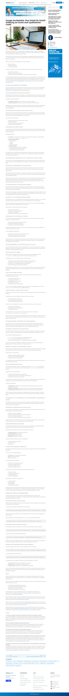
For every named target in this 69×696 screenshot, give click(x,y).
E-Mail (14, 661)
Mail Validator (16, 663)
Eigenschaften (32, 2)
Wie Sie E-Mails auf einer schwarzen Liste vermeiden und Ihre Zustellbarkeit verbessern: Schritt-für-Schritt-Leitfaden (54, 31)
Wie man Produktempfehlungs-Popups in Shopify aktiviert (54, 11)
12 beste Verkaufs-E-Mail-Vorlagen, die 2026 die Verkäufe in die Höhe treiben (54, 26)
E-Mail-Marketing (20, 661)
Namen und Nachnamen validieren (28, 663)
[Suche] (61, 7)
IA (58, 661)
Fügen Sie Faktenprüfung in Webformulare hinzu (54, 14)
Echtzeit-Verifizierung (43, 661)
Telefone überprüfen (50, 663)
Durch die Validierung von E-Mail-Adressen (19, 608)
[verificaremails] (11, 673)
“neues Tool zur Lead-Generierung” (24, 602)
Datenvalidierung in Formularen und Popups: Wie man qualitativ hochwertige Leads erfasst (54, 17)
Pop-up (37, 663)
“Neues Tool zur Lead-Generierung (17, 80)
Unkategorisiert (18, 665)
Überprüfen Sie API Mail (10, 665)
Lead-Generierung (53, 47)
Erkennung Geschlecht (52, 661)
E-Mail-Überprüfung (27, 661)
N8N (20, 663)
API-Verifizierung (9, 661)
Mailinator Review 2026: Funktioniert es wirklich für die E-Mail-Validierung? (55, 22)
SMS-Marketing (42, 663)
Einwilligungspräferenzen (10, 678)
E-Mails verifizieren (35, 661)
